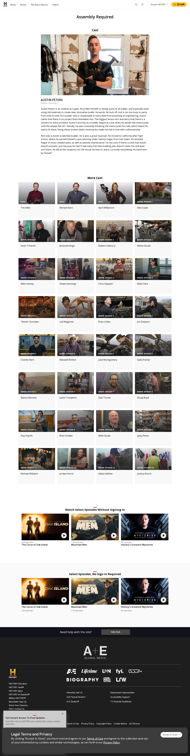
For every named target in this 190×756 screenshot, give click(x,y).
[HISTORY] (5, 4)
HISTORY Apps (16, 691)
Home (13, 5)
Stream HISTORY (158, 4)
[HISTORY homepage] (15, 673)
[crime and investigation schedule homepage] (107, 679)
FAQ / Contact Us (16, 709)
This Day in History (39, 5)
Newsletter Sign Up (18, 702)
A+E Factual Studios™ (76, 697)
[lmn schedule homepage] (106, 671)
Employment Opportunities (122, 692)
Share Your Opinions (18, 705)
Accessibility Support (120, 697)
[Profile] (142, 4)
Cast (95, 30)
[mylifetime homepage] (89, 671)
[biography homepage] (83, 679)
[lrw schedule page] (121, 679)
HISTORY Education (18, 683)
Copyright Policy (104, 724)
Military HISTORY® (17, 698)
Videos (55, 5)
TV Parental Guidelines (120, 701)
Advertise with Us (74, 692)
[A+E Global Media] (95, 652)
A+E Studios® (73, 701)
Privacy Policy (87, 724)
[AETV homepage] (71, 671)
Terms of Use (73, 724)
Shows (23, 5)
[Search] (136, 4)
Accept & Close (170, 734)
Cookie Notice (120, 724)
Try (174, 4)
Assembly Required (95, 16)
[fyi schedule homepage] (120, 671)
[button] (62, 713)
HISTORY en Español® (19, 694)
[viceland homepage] (135, 671)
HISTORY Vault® (16, 687)
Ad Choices (134, 724)
